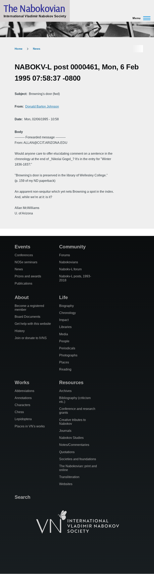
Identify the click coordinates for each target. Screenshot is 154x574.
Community (72, 246)
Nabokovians (68, 262)
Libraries (65, 327)
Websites (65, 484)
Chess (19, 412)
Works (22, 382)
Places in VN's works (30, 426)
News (36, 48)
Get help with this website (33, 323)
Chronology (67, 313)
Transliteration (69, 477)
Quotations (67, 452)
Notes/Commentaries (74, 444)
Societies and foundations (77, 459)
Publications (23, 283)
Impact (64, 320)
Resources (71, 382)
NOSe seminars (26, 262)
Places (64, 362)
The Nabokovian (34, 8)
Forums (64, 255)
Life (63, 297)
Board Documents (27, 316)
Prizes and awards (28, 276)
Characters (22, 405)
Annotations (23, 398)
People (64, 341)
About (22, 297)
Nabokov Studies (71, 437)
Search (22, 497)
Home (18, 48)
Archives (65, 391)
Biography (66, 306)
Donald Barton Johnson (42, 106)
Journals (65, 430)
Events (22, 246)
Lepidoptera (23, 419)
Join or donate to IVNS (31, 338)
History (20, 331)
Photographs (68, 355)
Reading (65, 369)
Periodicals (67, 348)
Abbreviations (24, 391)
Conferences (24, 255)
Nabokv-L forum (70, 269)
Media (63, 334)
